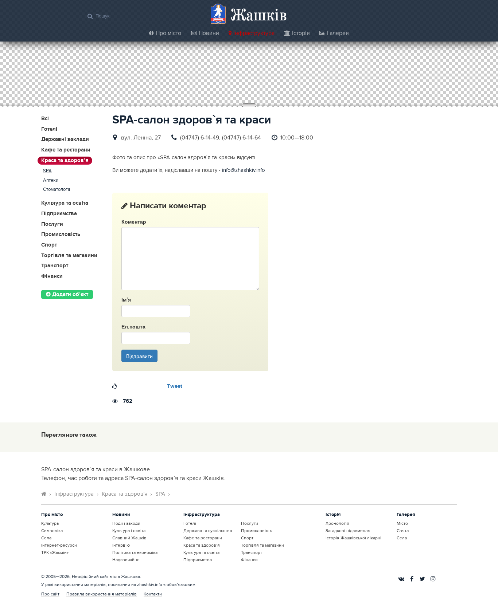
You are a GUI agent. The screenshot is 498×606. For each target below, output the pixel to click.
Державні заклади (65, 139)
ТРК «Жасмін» (55, 552)
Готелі (49, 129)
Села (46, 537)
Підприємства (59, 214)
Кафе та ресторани (65, 150)
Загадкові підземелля (348, 530)
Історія (301, 33)
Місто (402, 523)
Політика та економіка (134, 552)
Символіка (52, 530)
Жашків (259, 14)
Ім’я (126, 299)
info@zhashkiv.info (243, 170)
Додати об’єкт (69, 294)
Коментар (133, 221)
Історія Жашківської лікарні (353, 537)
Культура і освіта (128, 530)
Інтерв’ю (121, 545)
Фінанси (52, 276)
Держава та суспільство (207, 530)
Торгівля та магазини (69, 256)
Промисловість (60, 234)
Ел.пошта (133, 326)
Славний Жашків (129, 537)
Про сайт (50, 594)
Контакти (153, 594)
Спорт (49, 245)
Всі (45, 119)
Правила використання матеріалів (101, 594)
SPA (47, 171)
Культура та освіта (64, 203)
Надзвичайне (126, 559)
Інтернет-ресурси (59, 545)
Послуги (52, 224)
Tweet (174, 386)
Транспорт (54, 266)
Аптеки (50, 180)
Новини (209, 33)
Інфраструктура (254, 33)
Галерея (338, 33)
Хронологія (337, 523)
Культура (50, 523)
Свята (403, 530)
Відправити (139, 355)
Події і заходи (126, 523)
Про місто (168, 33)
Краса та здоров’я (65, 160)
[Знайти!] (90, 16)
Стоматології (56, 189)
